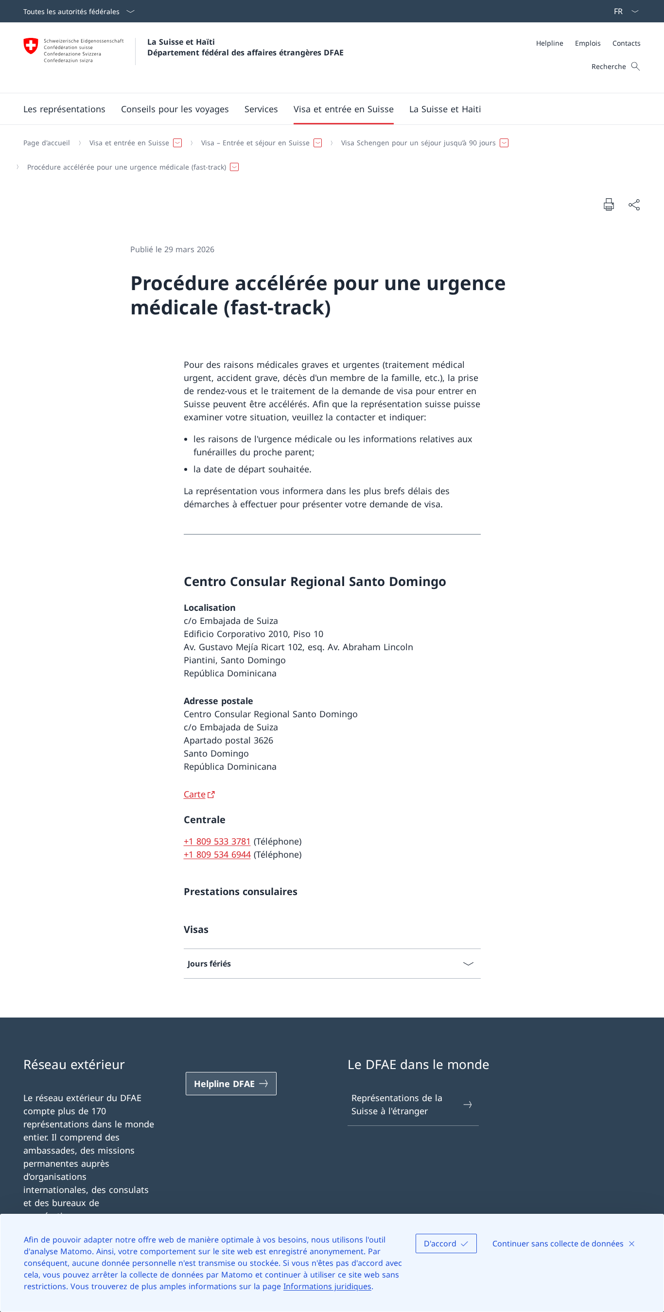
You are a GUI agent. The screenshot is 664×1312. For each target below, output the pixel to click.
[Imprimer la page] (608, 204)
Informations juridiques (327, 1286)
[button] (64, 108)
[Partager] (634, 204)
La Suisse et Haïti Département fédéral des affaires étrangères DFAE (245, 47)
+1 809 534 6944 (217, 854)
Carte (195, 794)
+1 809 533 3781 (217, 841)
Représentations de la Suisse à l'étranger (396, 1104)
